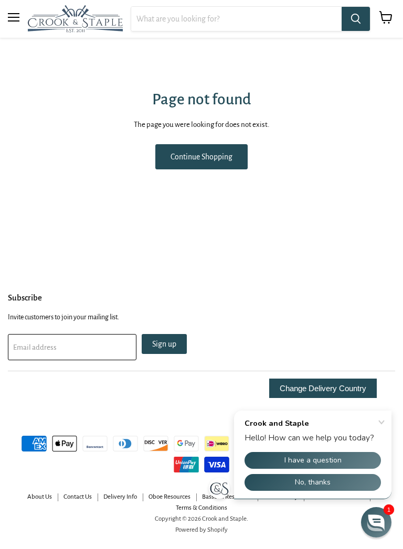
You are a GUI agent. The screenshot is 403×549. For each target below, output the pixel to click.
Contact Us (77, 496)
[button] (376, 522)
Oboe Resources (169, 496)
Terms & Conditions (201, 507)
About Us (39, 496)
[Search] (356, 19)
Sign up (164, 344)
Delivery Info (120, 496)
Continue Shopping (201, 157)
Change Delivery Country (323, 388)
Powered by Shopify (201, 529)
